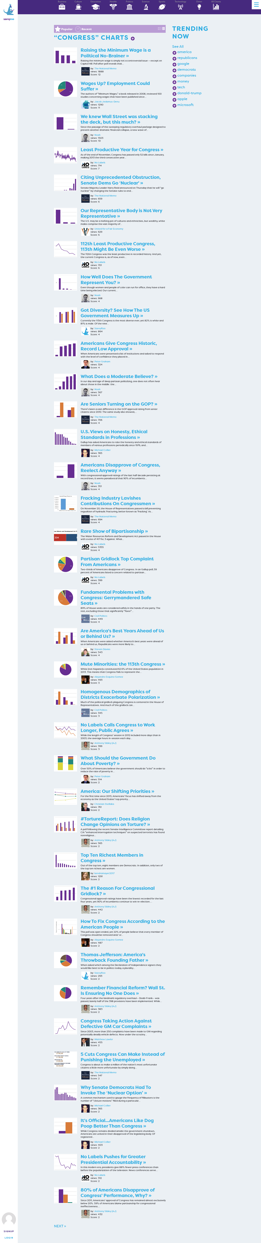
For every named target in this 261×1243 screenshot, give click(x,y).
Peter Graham (102, 361)
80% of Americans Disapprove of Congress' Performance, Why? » (118, 1192)
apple (182, 99)
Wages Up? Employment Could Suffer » (115, 86)
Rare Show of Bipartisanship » (114, 531)
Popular (66, 29)
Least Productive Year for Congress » (122, 149)
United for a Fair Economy (108, 228)
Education (96, 1)
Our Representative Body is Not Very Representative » (121, 213)
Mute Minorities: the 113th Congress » (123, 664)
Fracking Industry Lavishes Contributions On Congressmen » (118, 500)
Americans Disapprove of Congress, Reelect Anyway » (120, 467)
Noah (97, 135)
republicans (187, 57)
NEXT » (60, 1226)
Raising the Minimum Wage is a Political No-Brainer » (116, 52)
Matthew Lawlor (103, 1039)
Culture (78, 1)
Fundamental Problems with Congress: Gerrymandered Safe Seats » (116, 597)
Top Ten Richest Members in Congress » (112, 857)
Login (9, 1237)
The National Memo (105, 68)
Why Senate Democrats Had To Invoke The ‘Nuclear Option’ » (116, 1090)
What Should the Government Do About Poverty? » (118, 760)
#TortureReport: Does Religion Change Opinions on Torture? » (115, 821)
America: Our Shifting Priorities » (117, 791)
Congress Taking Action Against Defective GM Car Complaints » (116, 1023)
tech (181, 87)
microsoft (185, 104)
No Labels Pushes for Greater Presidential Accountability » (113, 1159)
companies (186, 75)
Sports (162, 1)
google (183, 63)
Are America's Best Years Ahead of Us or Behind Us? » (122, 633)
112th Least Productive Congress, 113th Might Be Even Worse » (118, 246)
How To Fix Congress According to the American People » (123, 924)
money (183, 81)
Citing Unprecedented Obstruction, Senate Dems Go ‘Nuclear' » (121, 180)
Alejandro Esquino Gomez (108, 676)
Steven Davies (102, 649)
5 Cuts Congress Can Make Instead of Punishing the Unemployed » (123, 1057)
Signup (9, 1231)
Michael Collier (102, 450)
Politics (129, 1)
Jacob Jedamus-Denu (106, 101)
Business (62, 1)
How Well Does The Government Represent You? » (116, 279)
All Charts (216, 1)
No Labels (99, 162)
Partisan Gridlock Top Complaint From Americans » (117, 561)
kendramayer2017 (104, 873)
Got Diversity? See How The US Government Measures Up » (115, 312)
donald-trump (189, 93)
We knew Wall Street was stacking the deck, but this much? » (119, 119)
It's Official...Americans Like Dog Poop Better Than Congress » (117, 1123)
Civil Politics (100, 616)
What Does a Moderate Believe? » (119, 376)
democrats (186, 69)
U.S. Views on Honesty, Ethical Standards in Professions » (114, 434)
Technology (180, 1)
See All (178, 46)
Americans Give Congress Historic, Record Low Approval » (119, 346)
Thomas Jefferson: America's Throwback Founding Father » (114, 957)
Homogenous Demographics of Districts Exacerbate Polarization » (120, 694)
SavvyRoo (99, 328)
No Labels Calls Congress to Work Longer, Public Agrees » (118, 727)
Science (145, 1)
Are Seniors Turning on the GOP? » (119, 404)
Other (199, 1)
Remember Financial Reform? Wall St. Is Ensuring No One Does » (123, 990)
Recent (86, 29)
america (184, 52)
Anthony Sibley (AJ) (105, 743)
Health (113, 1)
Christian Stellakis (104, 804)
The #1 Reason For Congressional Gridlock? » (118, 891)
